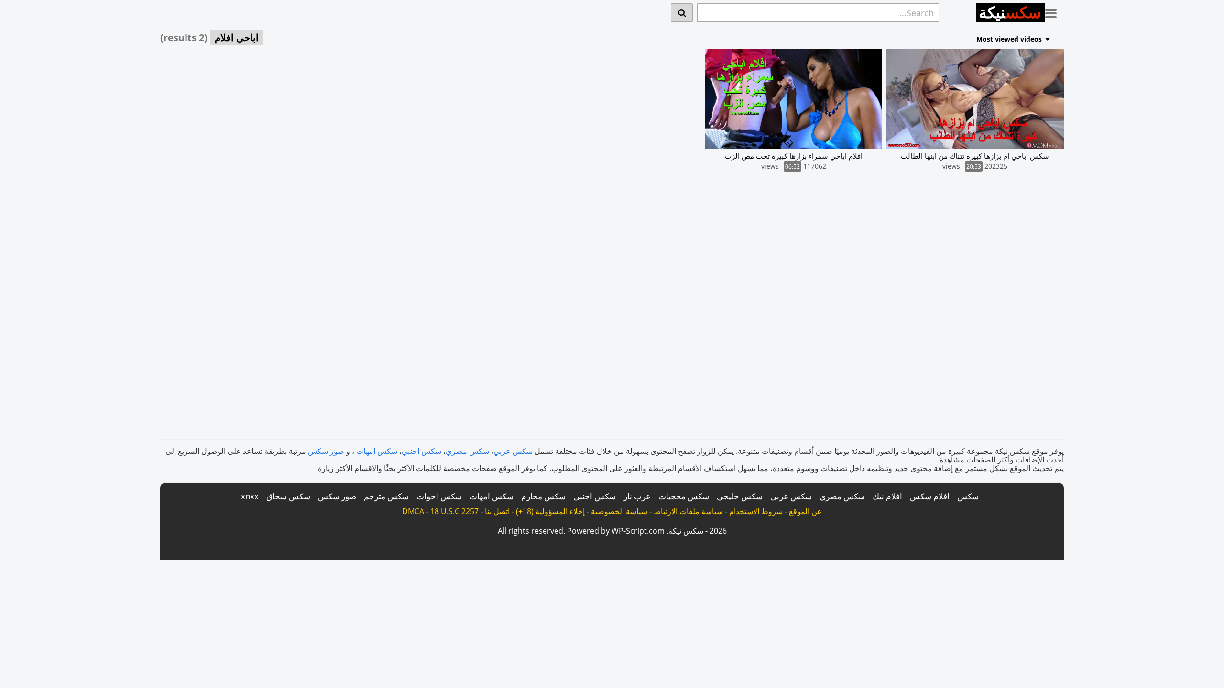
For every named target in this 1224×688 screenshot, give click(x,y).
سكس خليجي (740, 496)
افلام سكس (930, 496)
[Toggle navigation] (1054, 11)
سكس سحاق (288, 496)
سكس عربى (791, 496)
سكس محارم (543, 496)
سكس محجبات (683, 496)
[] (682, 12)
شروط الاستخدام (756, 511)
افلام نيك (887, 496)
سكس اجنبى (594, 496)
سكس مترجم (386, 496)
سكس (968, 496)
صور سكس (326, 451)
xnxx (250, 496)
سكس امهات (376, 451)
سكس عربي (513, 451)
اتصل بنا (497, 511)
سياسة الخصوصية (619, 511)
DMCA (413, 511)
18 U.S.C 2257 (454, 511)
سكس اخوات (439, 496)
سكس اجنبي (421, 451)
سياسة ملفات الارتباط (688, 511)
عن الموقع (805, 511)
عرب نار (637, 496)
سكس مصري (467, 451)
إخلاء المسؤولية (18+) (550, 511)
